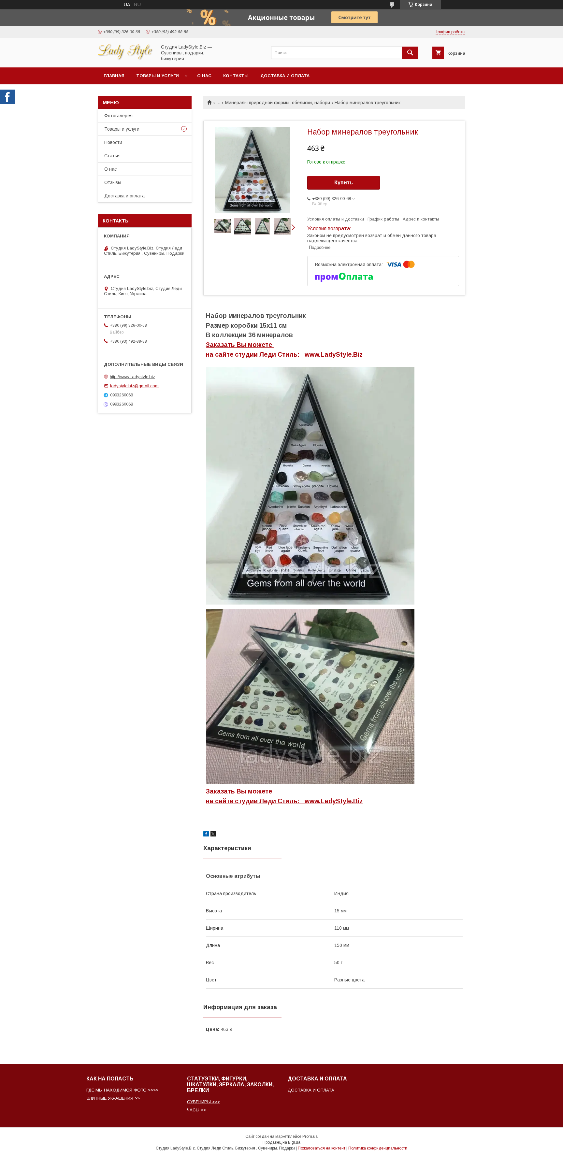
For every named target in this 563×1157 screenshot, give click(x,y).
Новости (113, 142)
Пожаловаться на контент (321, 1148)
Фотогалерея (118, 115)
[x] (213, 834)
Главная (114, 75)
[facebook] (206, 834)
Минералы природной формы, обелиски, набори (277, 102)
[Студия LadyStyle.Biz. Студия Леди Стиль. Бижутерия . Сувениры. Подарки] (125, 59)
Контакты (236, 75)
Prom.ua (310, 1136)
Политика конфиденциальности (377, 1148)
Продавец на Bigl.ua (281, 1142)
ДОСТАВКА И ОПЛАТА (311, 1090)
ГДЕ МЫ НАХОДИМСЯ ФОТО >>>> (122, 1090)
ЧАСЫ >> (196, 1109)
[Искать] (410, 53)
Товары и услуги (157, 75)
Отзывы (112, 182)
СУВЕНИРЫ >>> (203, 1101)
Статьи (112, 155)
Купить (343, 182)
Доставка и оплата (285, 75)
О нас (204, 75)
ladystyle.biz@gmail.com (134, 385)
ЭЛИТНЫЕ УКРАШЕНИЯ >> (113, 1098)
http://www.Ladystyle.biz (132, 376)
